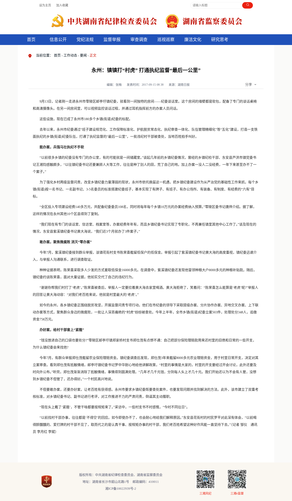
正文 (93, 55)
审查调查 (138, 39)
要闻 (83, 55)
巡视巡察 (165, 39)
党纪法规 (85, 39)
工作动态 (70, 55)
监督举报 (112, 39)
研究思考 (219, 39)
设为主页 (45, 5)
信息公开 (58, 39)
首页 (31, 39)
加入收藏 (62, 5)
